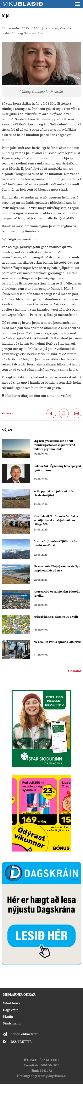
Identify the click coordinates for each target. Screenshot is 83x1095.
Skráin (8, 1017)
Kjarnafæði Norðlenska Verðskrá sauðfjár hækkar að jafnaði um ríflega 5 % (56, 520)
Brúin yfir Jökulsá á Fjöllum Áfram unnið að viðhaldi (57, 543)
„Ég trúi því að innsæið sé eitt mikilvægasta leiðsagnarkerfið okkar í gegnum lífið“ (54, 445)
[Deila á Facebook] (51, 413)
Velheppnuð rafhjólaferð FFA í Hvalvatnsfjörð (54, 493)
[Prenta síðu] (64, 413)
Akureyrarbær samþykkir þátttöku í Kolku (57, 593)
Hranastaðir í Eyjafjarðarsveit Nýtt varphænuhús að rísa (57, 568)
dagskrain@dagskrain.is (48, 1076)
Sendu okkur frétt (24, 1034)
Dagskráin (11, 1010)
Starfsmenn (12, 1023)
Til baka (8, 413)
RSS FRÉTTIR (21, 1042)
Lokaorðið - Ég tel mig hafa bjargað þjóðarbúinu (57, 468)
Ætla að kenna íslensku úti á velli (56, 616)
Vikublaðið (11, 1003)
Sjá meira (74, 670)
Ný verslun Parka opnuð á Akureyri (57, 642)
